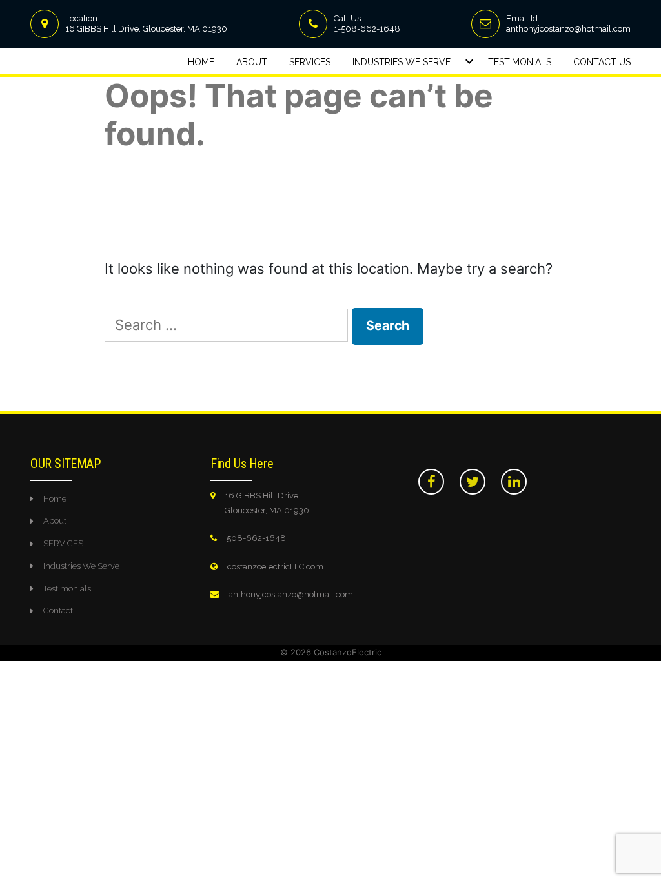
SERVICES (63, 543)
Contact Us (602, 62)
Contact (58, 610)
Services (309, 62)
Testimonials (519, 62)
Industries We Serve (401, 62)
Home (201, 62)
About (251, 62)
